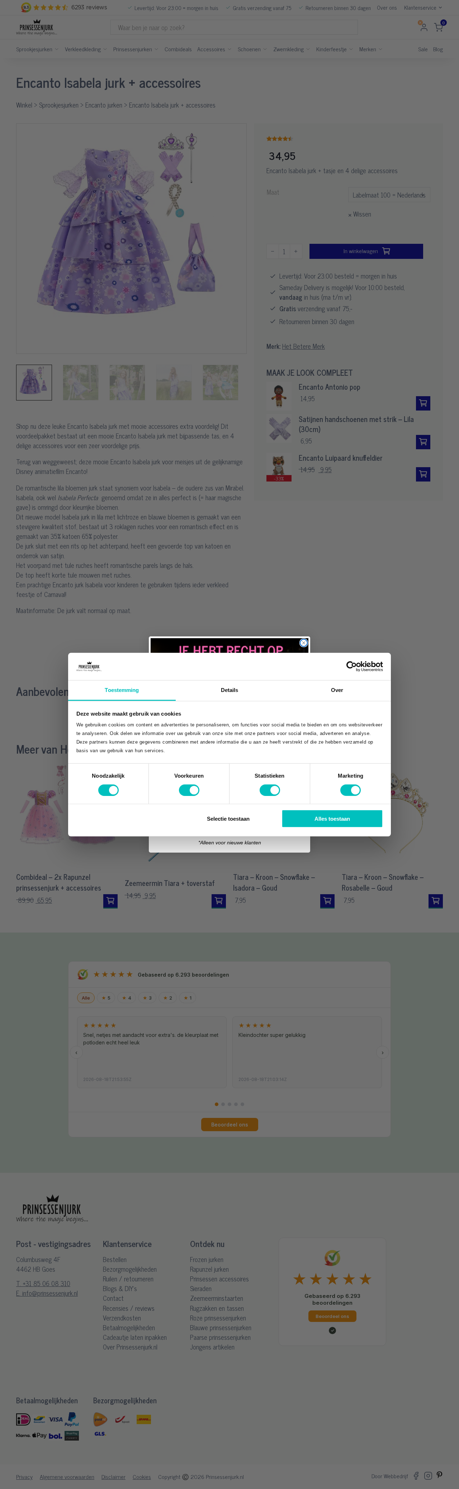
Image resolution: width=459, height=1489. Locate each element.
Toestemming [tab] (122, 690)
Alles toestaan (332, 819)
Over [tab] (337, 690)
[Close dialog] (303, 642)
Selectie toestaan (228, 819)
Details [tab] (229, 690)
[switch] (189, 790)
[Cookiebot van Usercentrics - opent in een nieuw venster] (351, 666)
